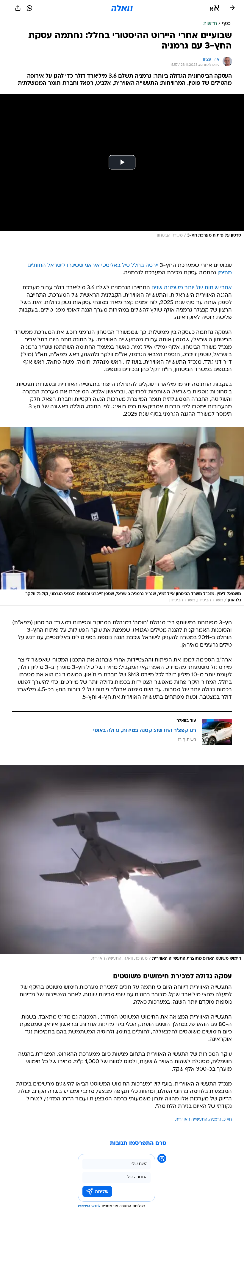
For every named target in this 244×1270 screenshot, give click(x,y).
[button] (214, 8)
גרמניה (215, 1120)
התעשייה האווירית (191, 1120)
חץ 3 (227, 1120)
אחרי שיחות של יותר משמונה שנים (191, 288)
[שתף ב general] (18, 8)
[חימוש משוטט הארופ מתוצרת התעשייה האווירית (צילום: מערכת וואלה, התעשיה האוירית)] (122, 864)
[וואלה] (122, 8)
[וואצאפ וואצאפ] (29, 8)
